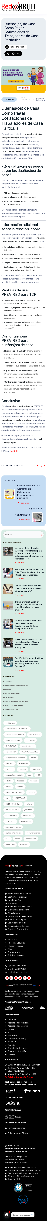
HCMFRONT (20, 798)
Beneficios (7, 682)
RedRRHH (14, 451)
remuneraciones (33, 833)
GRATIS (31, 792)
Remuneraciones (10, 709)
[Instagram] (11, 978)
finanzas (33, 781)
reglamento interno (13, 833)
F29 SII (9, 781)
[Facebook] (16, 978)
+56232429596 (17, 47)
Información (9, 99)
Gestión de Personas (12, 694)
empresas (36, 769)
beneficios (30, 740)
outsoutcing (28, 816)
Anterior (12, 480)
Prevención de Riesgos (13, 705)
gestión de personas (14, 792)
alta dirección (34, 734)
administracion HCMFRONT (17, 729)
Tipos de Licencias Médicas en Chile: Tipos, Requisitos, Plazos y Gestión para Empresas (29, 572)
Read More (24, 503)
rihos (8, 839)
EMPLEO (9, 769)
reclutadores (26, 821)
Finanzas (7, 690)
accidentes (10, 723)
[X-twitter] (25, 978)
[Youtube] (29, 978)
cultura (33, 758)
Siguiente (34, 509)
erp (29, 775)
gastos (8, 787)
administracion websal (15, 734)
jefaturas (28, 810)
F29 (38, 775)
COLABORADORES (29, 752)
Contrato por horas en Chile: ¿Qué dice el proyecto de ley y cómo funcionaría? (28, 588)
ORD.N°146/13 (22, 515)
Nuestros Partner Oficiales (18, 1002)
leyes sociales (11, 816)
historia (29, 804)
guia (7, 798)
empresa (22, 769)
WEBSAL (24, 844)
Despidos (9, 763)
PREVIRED (10, 821)
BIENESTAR (11, 746)
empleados (23, 763)
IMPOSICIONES (12, 810)
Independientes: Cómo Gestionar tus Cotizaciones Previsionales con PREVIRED (28, 492)
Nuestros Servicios (14, 888)
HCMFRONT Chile (13, 804)
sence (17, 839)
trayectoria (10, 844)
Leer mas (20, 563)
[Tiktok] (20, 978)
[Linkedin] (7, 978)
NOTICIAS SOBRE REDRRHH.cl (16, 701)
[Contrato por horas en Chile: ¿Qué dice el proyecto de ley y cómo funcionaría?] (8, 589)
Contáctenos (11, 960)
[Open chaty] (6, 1215)
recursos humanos (13, 827)
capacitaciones (28, 746)
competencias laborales (15, 758)
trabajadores (31, 839)
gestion (20, 787)
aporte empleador (13, 740)
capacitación (11, 752)
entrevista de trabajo (14, 775)
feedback (21, 781)
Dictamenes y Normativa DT (15, 686)
